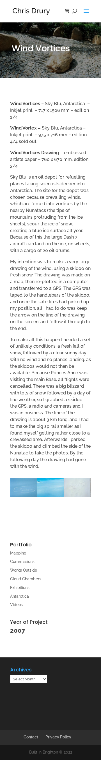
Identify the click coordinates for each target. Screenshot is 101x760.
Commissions (22, 561)
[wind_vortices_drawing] (77, 497)
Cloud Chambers (25, 579)
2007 (17, 630)
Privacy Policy (58, 737)
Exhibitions (19, 587)
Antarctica (19, 596)
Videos (16, 604)
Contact (31, 737)
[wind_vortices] (50, 497)
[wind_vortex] (23, 497)
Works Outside (23, 570)
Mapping (18, 553)
